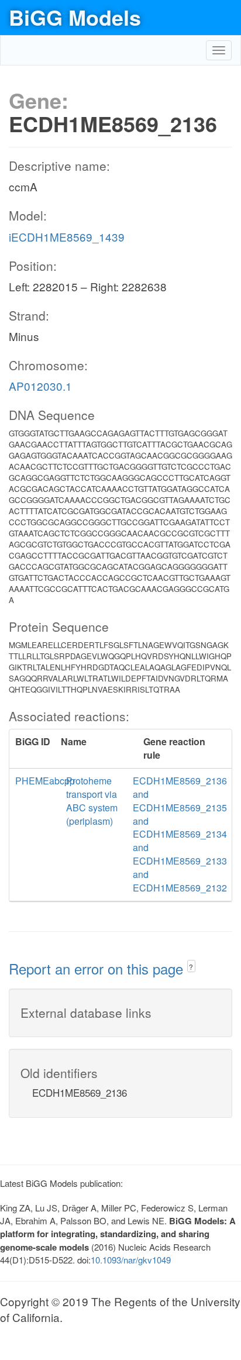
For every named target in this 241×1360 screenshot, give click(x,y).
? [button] (191, 967)
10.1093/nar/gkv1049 (131, 1260)
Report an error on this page (98, 968)
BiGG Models (75, 17)
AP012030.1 (40, 386)
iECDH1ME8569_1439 (67, 237)
